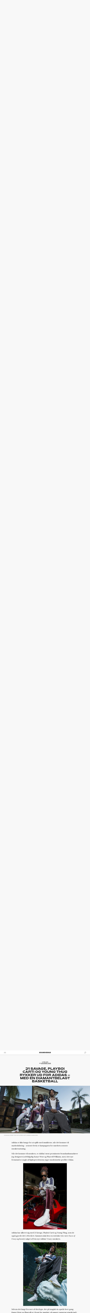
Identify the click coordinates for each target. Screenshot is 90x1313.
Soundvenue (45, 1052)
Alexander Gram (46, 1063)
